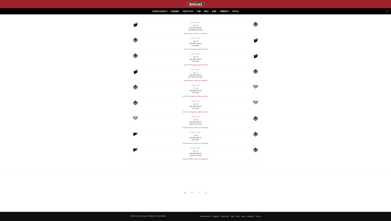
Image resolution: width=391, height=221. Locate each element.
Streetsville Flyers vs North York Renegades (195, 143)
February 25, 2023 (196, 132)
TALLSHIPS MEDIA (161, 216)
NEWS (243, 216)
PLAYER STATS (225, 216)
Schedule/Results (205, 216)
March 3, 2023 (196, 116)
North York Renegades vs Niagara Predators (195, 96)
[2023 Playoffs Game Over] (185, 192)
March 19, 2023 (195, 38)
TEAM (232, 216)
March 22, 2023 (195, 22)
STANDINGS (215, 216)
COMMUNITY (250, 216)
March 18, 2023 (195, 54)
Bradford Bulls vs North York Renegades (195, 33)
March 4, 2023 (196, 101)
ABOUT (238, 216)
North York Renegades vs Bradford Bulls (195, 49)
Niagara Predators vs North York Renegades (195, 127)
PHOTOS (258, 216)
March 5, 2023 (196, 85)
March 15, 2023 (195, 69)
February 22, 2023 (196, 148)
